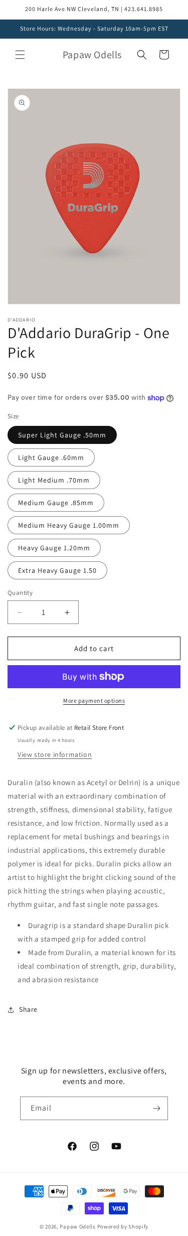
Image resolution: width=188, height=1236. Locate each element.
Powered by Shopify (123, 1226)
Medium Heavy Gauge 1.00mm (68, 525)
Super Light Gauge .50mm (62, 434)
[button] (20, 55)
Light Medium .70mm (54, 480)
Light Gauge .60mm (51, 457)
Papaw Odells (77, 1226)
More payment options (94, 700)
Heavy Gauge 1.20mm (54, 547)
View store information (55, 754)
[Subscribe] (156, 1108)
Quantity (20, 592)
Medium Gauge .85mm (56, 502)
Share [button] (28, 1009)
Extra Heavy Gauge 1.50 (57, 570)
